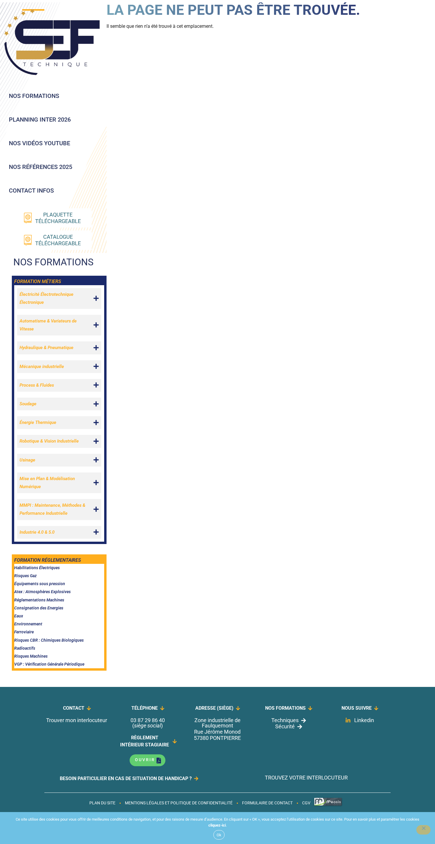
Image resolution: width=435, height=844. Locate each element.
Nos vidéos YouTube (39, 143)
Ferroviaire (24, 632)
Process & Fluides (37, 385)
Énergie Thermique (38, 422)
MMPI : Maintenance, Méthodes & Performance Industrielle (52, 509)
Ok (219, 835)
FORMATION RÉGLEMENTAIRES (47, 560)
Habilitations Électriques (37, 567)
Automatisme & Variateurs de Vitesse (48, 325)
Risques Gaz (25, 575)
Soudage (28, 403)
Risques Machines (31, 656)
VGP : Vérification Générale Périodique (49, 664)
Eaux (18, 616)
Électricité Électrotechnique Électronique (46, 298)
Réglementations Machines (39, 600)
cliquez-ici (217, 825)
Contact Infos (31, 190)
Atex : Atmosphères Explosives (42, 591)
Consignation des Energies (38, 608)
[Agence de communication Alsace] (328, 805)
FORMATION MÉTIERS (37, 281)
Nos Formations (34, 95)
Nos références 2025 (40, 166)
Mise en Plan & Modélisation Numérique (47, 482)
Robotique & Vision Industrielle (49, 441)
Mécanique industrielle (42, 366)
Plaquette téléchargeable (58, 218)
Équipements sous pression (39, 583)
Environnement (28, 624)
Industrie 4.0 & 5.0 (37, 532)
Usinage (27, 460)
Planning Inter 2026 (40, 119)
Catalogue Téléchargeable (58, 240)
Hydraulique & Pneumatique (46, 347)
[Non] (423, 830)
